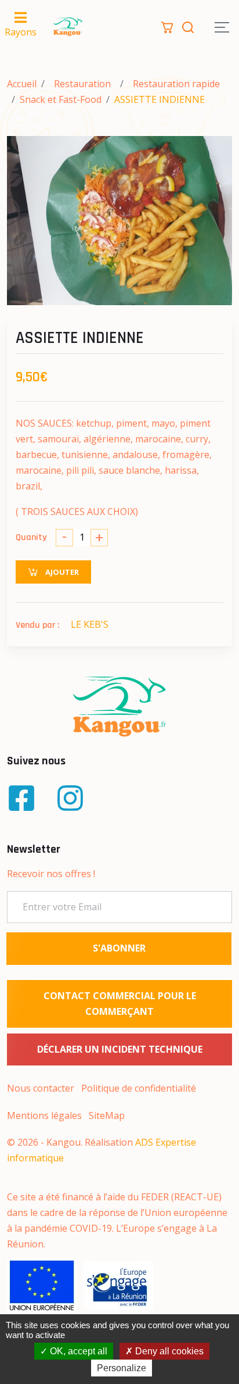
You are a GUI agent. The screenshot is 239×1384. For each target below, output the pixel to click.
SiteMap (107, 1115)
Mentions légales (44, 1115)
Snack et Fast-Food (61, 99)
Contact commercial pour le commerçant (120, 1003)
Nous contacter (40, 1088)
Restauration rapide (176, 83)
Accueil (22, 83)
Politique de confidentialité (138, 1088)
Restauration (82, 83)
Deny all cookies (168, 1351)
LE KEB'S (89, 624)
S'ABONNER (119, 948)
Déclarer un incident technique (119, 1049)
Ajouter (61, 572)
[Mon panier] (167, 26)
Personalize (121, 1368)
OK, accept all (77, 1351)
